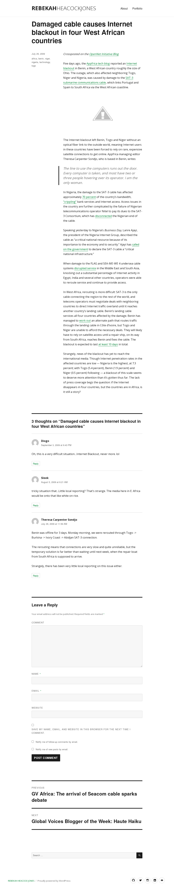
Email (36, 690)
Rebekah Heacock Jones (21, 880)
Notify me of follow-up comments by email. (57, 741)
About (124, 8)
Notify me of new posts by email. (52, 749)
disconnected (103, 216)
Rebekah (64, 8)
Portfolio (137, 8)
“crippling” (69, 202)
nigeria (35, 62)
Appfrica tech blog (98, 63)
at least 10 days (108, 344)
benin (41, 58)
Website (37, 707)
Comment (38, 622)
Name (36, 673)
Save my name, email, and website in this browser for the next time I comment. (81, 731)
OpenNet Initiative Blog (104, 54)
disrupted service (85, 268)
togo (34, 65)
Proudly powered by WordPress (54, 880)
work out (85, 320)
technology (44, 62)
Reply (36, 463)
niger (47, 58)
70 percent (89, 197)
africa (34, 58)
